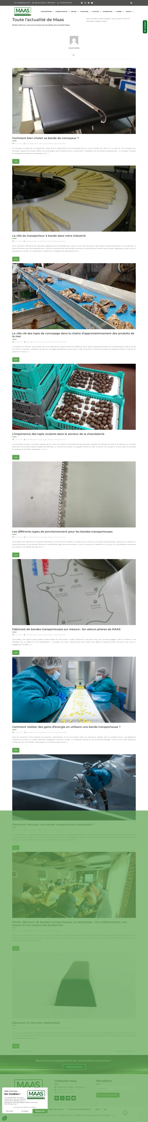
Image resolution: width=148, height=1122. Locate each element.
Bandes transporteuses (39, 143)
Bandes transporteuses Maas (57, 143)
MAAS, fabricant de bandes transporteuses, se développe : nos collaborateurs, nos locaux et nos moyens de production (69, 923)
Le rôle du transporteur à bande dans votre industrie (49, 235)
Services (73, 11)
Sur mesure (43, 930)
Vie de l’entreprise (53, 930)
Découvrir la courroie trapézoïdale (36, 1022)
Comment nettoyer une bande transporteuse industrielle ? (53, 824)
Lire (15, 161)
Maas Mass (74, 48)
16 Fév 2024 (18, 143)
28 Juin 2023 (19, 930)
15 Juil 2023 (18, 830)
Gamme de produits (61, 11)
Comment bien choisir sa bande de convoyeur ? (45, 138)
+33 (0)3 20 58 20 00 (66, 2)
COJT (113, 1115)
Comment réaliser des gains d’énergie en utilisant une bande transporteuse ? (66, 726)
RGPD (97, 1109)
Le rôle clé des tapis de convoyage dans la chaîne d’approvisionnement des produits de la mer (73, 335)
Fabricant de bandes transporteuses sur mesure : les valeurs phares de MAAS (66, 629)
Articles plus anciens (23, 1051)
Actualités (95, 11)
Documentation (107, 11)
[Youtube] (92, 3)
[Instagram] (85, 3)
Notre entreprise (46, 11)
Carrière (119, 11)
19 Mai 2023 (18, 1028)
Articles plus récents (124, 1051)
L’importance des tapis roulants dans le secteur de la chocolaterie (58, 434)
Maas (27, 143)
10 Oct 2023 (18, 635)
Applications (84, 11)
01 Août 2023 (19, 732)
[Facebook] (82, 3)
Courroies (36, 930)
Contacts (128, 11)
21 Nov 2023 (18, 439)
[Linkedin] (88, 3)
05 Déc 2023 (19, 342)
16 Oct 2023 (18, 537)
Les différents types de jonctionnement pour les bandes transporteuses (62, 531)
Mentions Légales (56, 1109)
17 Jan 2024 (18, 241)
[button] (131, 3)
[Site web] (73, 55)
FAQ (105, 1109)
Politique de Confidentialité (79, 1109)
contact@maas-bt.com (23, 2)
